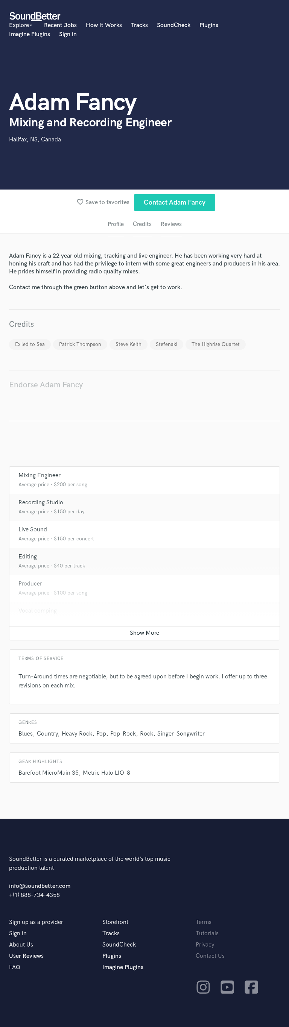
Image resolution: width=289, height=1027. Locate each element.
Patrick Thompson (80, 344)
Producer (30, 583)
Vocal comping (37, 610)
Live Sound (32, 529)
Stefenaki (166, 344)
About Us (21, 944)
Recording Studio (40, 502)
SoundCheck (173, 25)
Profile (116, 224)
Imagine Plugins (29, 34)
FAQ (14, 967)
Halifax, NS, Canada (35, 139)
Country (47, 733)
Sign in (68, 34)
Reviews (171, 224)
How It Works (104, 25)
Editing (27, 556)
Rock (146, 733)
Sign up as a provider (36, 922)
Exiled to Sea (30, 344)
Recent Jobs (60, 25)
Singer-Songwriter (181, 733)
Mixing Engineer (39, 475)
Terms (203, 922)
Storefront (115, 922)
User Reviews (26, 956)
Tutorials (207, 933)
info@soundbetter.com (39, 886)
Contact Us (210, 956)
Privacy (205, 944)
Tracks (139, 25)
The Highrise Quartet (216, 344)
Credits (142, 224)
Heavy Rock (77, 733)
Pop (101, 733)
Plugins (208, 25)
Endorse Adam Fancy (46, 385)
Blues (25, 733)
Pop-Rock (123, 733)
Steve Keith (128, 344)
